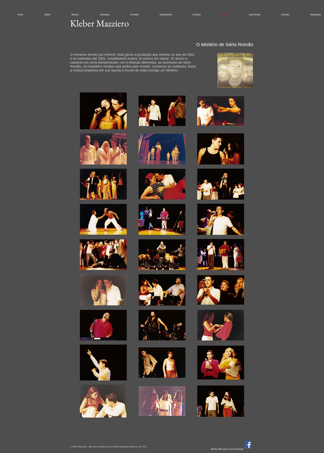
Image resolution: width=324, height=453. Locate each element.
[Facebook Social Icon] (248, 444)
